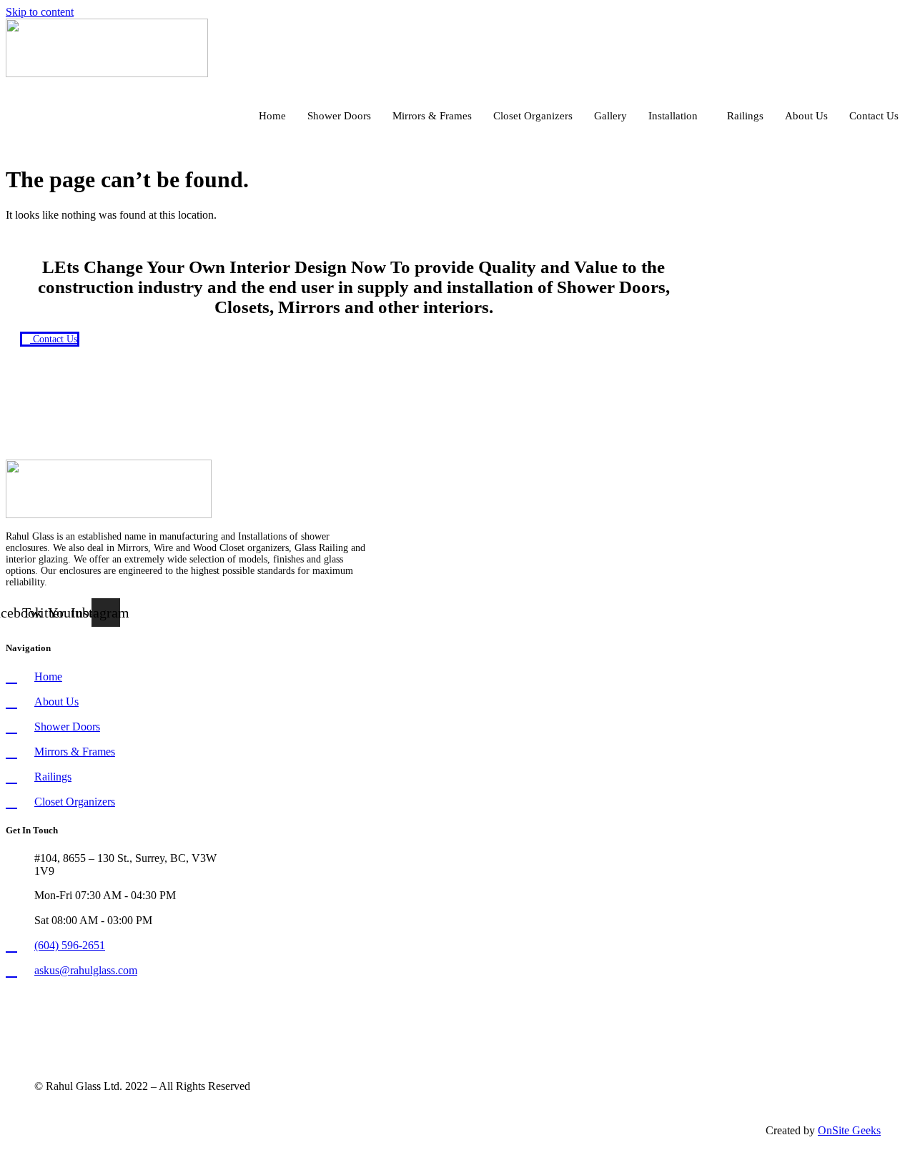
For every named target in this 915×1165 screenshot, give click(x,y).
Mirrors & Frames (432, 116)
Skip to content (40, 12)
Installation (673, 116)
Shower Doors (339, 116)
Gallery (610, 116)
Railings (745, 116)
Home (272, 116)
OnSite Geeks (849, 1130)
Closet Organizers (533, 116)
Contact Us (874, 116)
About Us (806, 116)
